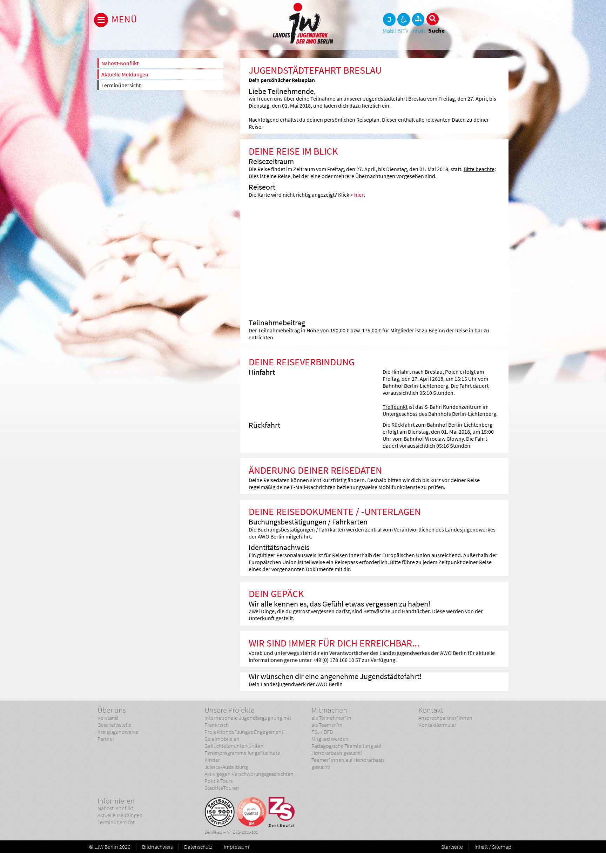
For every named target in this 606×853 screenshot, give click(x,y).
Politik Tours (218, 780)
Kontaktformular (437, 724)
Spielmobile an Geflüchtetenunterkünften (234, 742)
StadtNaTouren (221, 787)
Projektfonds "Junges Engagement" (244, 731)
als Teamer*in (327, 724)
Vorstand (107, 717)
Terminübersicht (121, 85)
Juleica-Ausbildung (226, 766)
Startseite (452, 846)
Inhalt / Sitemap (492, 846)
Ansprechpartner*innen (445, 717)
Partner (105, 738)
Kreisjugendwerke (118, 731)
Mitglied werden (330, 738)
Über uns (111, 710)
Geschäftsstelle (114, 724)
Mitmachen (329, 710)
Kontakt (430, 710)
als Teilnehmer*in (331, 717)
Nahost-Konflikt (120, 63)
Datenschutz (198, 846)
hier (359, 194)
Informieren (116, 801)
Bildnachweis (157, 846)
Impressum (236, 846)
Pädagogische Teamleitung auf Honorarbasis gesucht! (346, 749)
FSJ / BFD (322, 731)
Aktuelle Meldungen (124, 74)
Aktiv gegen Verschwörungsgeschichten (249, 773)
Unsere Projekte (229, 710)
